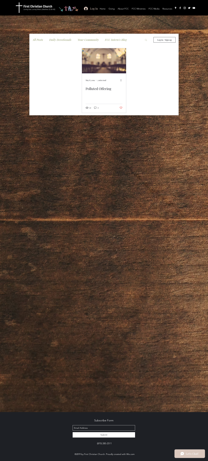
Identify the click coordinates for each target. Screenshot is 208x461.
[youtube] (193, 7)
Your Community (88, 39)
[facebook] (180, 7)
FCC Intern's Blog (116, 39)
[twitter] (189, 7)
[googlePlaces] (175, 7)
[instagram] (184, 7)
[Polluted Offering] (104, 60)
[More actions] (122, 80)
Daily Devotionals (60, 39)
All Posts (37, 39)
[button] (146, 40)
